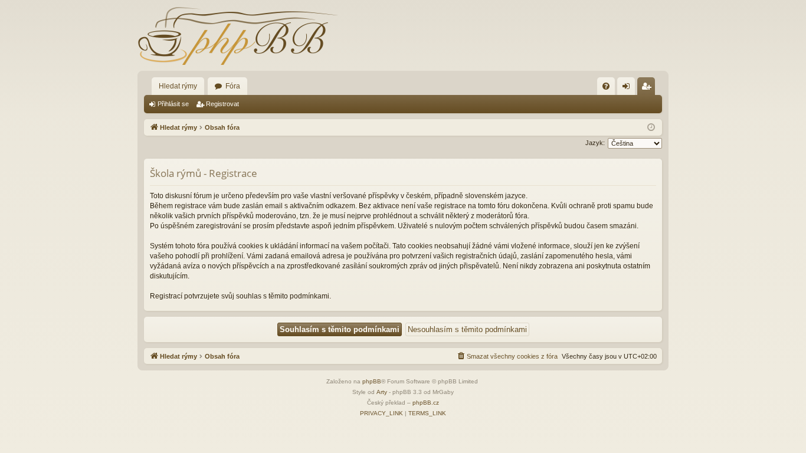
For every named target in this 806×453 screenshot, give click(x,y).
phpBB (371, 381)
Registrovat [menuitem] (648, 88)
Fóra (232, 86)
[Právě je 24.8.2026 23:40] (651, 127)
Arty (381, 392)
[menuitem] (606, 86)
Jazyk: (595, 142)
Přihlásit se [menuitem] (628, 88)
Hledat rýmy (178, 86)
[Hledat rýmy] (237, 35)
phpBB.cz (425, 402)
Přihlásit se (173, 103)
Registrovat (222, 103)
